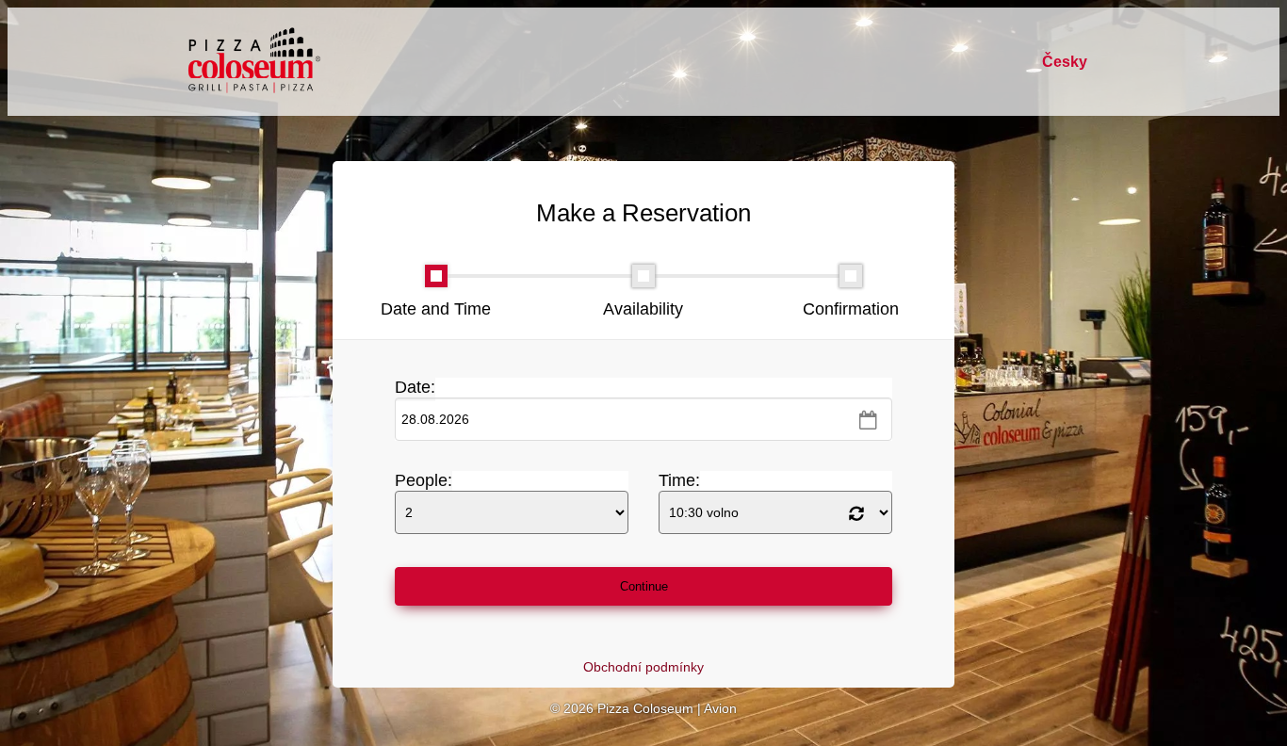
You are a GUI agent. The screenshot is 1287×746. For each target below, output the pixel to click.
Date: (415, 387)
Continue (644, 586)
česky (1064, 62)
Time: (679, 480)
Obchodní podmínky (643, 666)
